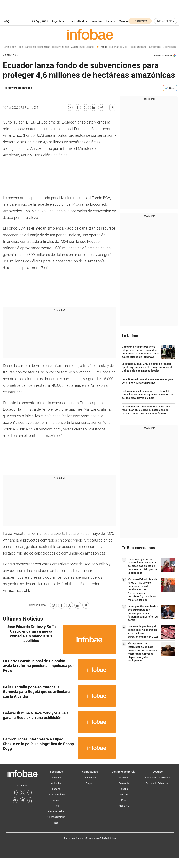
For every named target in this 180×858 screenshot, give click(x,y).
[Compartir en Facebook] (77, 107)
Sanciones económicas (34, 47)
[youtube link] (15, 800)
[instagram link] (30, 792)
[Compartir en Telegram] (101, 107)
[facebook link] (15, 792)
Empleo (90, 783)
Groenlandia (166, 47)
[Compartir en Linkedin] (93, 107)
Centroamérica (56, 811)
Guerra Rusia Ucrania (80, 47)
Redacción (90, 777)
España (110, 21)
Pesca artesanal (135, 47)
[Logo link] (90, 34)
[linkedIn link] (30, 800)
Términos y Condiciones (157, 777)
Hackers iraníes (58, 47)
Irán (18, 47)
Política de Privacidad (157, 783)
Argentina (58, 21)
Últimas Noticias (56, 817)
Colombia (96, 21)
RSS (56, 822)
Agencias (9, 55)
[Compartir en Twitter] (85, 107)
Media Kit (124, 805)
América (56, 777)
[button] (6, 21)
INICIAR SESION (165, 21)
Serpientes (152, 47)
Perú (56, 805)
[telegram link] (22, 800)
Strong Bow (7, 47)
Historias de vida (116, 47)
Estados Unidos (77, 21)
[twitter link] (22, 792)
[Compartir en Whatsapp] (69, 107)
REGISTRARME (140, 21)
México (123, 21)
